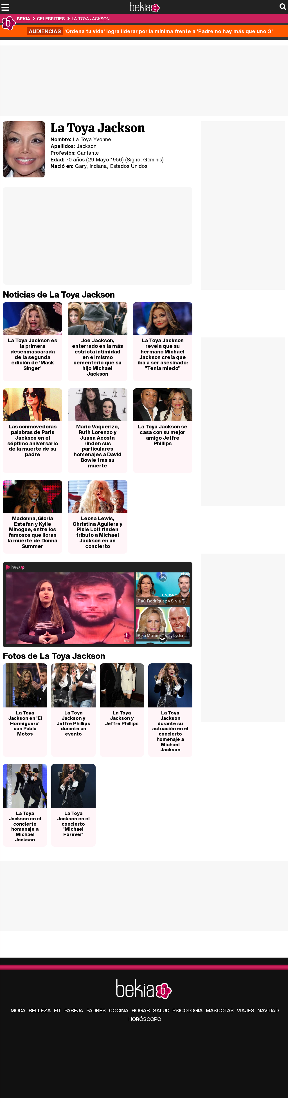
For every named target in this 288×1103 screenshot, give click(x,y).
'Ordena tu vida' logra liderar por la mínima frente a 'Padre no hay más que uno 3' (151, 31)
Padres (96, 1010)
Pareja (73, 1010)
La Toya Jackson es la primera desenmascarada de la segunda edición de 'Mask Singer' (32, 354)
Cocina (119, 1010)
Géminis (152, 159)
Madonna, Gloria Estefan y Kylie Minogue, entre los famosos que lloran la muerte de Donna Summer (32, 532)
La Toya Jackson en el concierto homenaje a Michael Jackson (25, 826)
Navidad (268, 1010)
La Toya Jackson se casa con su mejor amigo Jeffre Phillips (162, 435)
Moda (18, 1010)
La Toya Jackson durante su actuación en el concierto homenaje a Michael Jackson (170, 731)
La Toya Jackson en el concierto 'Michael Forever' (73, 824)
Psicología (187, 1010)
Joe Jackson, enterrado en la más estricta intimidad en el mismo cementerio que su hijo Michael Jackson (97, 357)
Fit (57, 1010)
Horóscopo (145, 1019)
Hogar (141, 1010)
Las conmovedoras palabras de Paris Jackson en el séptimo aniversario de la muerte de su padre (32, 440)
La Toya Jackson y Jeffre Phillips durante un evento (73, 723)
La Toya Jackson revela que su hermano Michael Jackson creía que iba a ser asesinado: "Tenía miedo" (163, 354)
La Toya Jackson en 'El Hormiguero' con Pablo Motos (25, 723)
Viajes (245, 1010)
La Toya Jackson (91, 18)
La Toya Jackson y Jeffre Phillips (122, 718)
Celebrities (51, 18)
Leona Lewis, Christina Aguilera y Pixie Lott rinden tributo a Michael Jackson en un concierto (97, 532)
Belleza (40, 1010)
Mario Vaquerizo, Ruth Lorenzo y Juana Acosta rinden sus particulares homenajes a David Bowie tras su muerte (98, 446)
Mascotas (220, 1010)
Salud (161, 1010)
